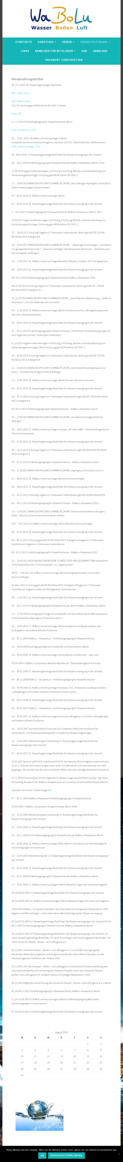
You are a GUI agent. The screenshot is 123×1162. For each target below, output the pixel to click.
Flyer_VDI (16, 113)
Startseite (23, 42)
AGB (84, 51)
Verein (67, 42)
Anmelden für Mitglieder (54, 51)
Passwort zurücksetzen (64, 60)
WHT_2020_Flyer (20, 93)
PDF (50, 790)
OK (42, 1155)
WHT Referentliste (21, 101)
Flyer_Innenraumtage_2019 (26, 146)
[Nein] (119, 1154)
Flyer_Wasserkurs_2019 (24, 130)
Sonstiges (46, 42)
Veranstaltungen (93, 42)
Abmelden (100, 51)
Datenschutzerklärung (66, 1155)
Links (25, 51)
